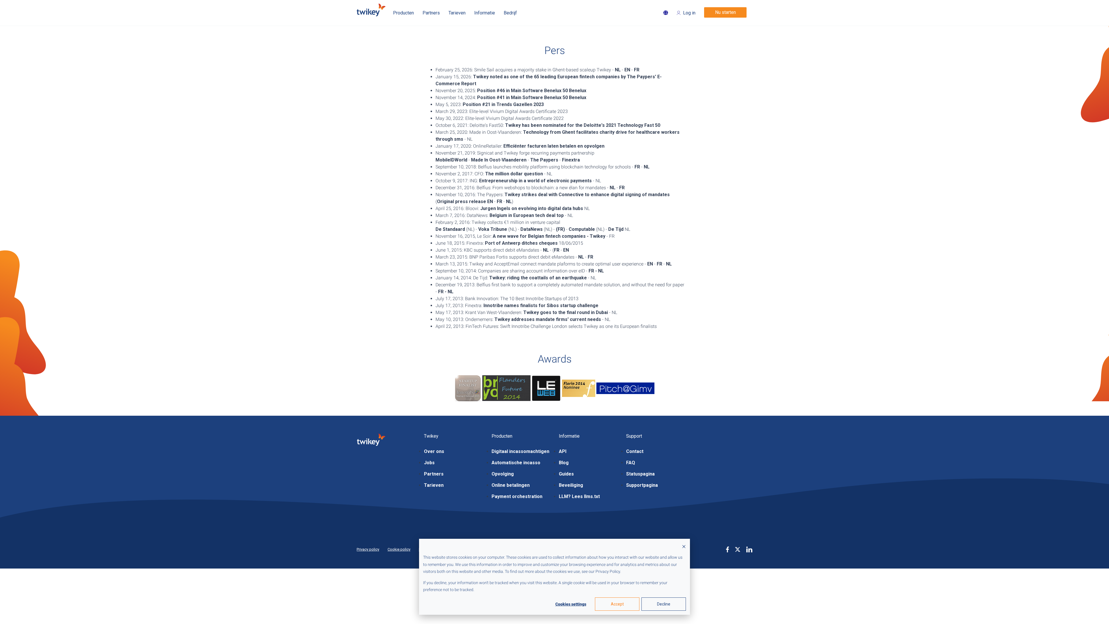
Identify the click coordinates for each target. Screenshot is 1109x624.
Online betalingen (511, 485)
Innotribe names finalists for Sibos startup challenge (540, 305)
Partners (434, 474)
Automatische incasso (516, 462)
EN (627, 70)
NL (618, 70)
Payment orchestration (517, 496)
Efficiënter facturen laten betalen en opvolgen (553, 146)
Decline (663, 604)
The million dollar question (514, 174)
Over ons (434, 451)
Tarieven (434, 485)
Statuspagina (640, 474)
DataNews (531, 229)
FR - (593, 271)
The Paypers (544, 160)
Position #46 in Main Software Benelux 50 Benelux (531, 90)
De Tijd (616, 229)
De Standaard (450, 229)
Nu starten (725, 12)
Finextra (571, 160)
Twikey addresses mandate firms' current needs (547, 319)
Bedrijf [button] (510, 13)
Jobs (429, 462)
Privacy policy (368, 549)
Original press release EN (465, 201)
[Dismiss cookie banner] (684, 546)
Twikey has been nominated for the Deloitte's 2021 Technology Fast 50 (582, 125)
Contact (634, 451)
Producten (403, 13)
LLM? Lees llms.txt (579, 496)
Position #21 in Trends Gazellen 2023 (503, 104)
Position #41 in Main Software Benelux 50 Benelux (531, 97)
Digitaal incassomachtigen (520, 451)
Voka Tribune (492, 229)
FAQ (630, 462)
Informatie (484, 13)
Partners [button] (431, 13)
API (562, 451)
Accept (617, 604)
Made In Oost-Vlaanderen (498, 160)
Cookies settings (570, 604)
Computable (582, 229)
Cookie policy (399, 549)
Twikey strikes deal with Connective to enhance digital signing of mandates (587, 194)
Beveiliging (571, 485)
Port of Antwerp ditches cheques (521, 243)
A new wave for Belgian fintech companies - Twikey (549, 236)
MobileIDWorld (451, 160)
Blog (564, 462)
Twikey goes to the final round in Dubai (565, 312)
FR (636, 70)
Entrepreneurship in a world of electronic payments (535, 180)
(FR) (560, 229)
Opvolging (503, 474)
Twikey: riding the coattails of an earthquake (538, 278)
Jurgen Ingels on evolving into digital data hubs (531, 208)
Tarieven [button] (457, 13)
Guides (566, 474)
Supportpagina (642, 485)
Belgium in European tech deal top (527, 215)
